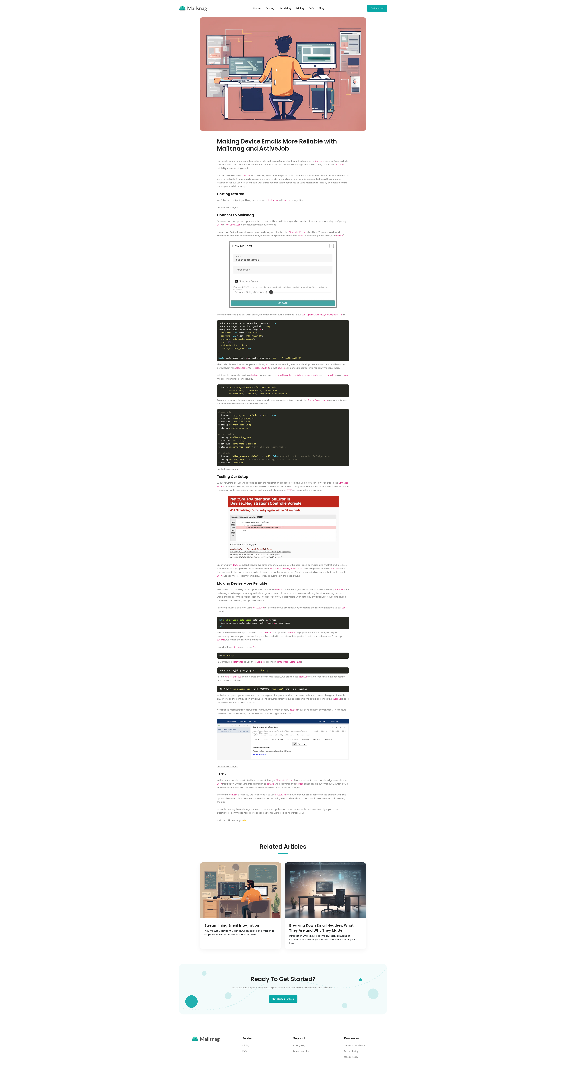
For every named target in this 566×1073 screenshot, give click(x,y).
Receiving (285, 8)
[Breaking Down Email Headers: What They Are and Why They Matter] (325, 890)
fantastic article (257, 161)
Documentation (301, 1051)
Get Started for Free (283, 998)
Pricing (300, 8)
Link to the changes (227, 207)
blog (248, 200)
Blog (321, 8)
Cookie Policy (351, 1056)
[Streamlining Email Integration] (240, 890)
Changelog (299, 1045)
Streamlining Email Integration (231, 925)
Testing (269, 8)
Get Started (377, 8)
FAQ (311, 8)
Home (256, 8)
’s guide (235, 607)
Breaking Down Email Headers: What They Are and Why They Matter (321, 928)
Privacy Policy (351, 1051)
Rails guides (298, 636)
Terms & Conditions (354, 1045)
